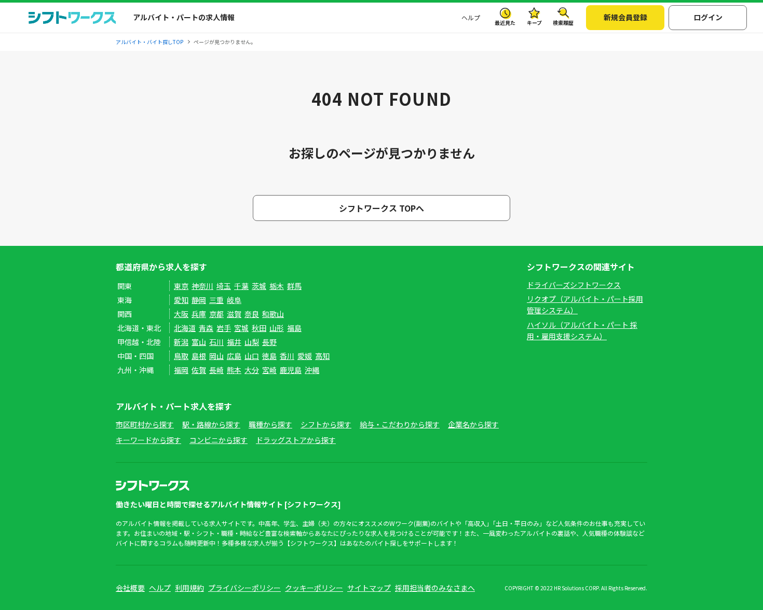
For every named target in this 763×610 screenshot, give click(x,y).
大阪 (181, 314)
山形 (276, 328)
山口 (251, 356)
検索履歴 (563, 22)
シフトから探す (326, 424)
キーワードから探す (148, 440)
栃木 (276, 286)
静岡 (199, 300)
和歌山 (273, 314)
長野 (269, 342)
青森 (206, 328)
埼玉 (223, 286)
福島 (294, 328)
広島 (234, 356)
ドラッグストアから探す (296, 440)
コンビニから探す (218, 440)
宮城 (241, 328)
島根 (199, 356)
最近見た (505, 22)
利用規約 (189, 588)
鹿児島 (291, 370)
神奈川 (202, 286)
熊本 (234, 370)
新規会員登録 (625, 17)
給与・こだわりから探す (400, 424)
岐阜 (234, 300)
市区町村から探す (145, 424)
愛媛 (304, 356)
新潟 (181, 342)
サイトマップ (369, 588)
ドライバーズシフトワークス (574, 285)
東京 (181, 286)
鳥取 (181, 356)
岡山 (216, 356)
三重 (216, 300)
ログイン (708, 17)
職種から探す (270, 424)
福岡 (181, 370)
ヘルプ (470, 17)
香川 (287, 356)
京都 (216, 314)
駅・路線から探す (211, 424)
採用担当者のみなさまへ (435, 588)
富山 (199, 342)
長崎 (216, 370)
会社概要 (130, 588)
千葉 (241, 286)
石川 (216, 342)
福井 (234, 342)
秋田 (259, 328)
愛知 (181, 300)
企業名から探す (473, 424)
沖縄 (312, 370)
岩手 (223, 328)
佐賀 (199, 370)
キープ (534, 22)
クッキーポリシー (314, 588)
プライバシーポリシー (244, 588)
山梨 (251, 342)
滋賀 (234, 314)
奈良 (251, 314)
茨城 (259, 286)
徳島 (269, 356)
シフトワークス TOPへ (381, 208)
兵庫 (199, 314)
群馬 (294, 286)
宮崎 (269, 370)
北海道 (185, 328)
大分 (251, 370)
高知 (322, 356)
